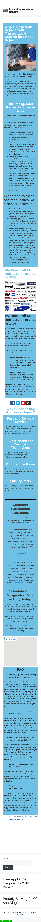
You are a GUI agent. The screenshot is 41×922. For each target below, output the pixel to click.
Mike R (17, 583)
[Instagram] (28, 403)
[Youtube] (23, 403)
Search (5, 859)
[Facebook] (12, 403)
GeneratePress (20, 914)
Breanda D (21, 553)
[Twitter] (18, 403)
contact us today (23, 387)
